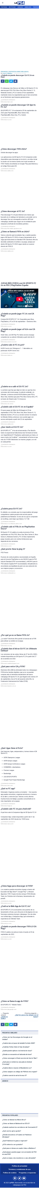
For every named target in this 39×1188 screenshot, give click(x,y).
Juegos (20, 7)
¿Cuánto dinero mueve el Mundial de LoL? (17, 1068)
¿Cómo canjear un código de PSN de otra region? (19, 1072)
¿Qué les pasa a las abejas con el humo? (26, 1016)
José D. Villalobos (7, 73)
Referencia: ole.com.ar (7, 403)
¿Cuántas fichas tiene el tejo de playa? (16, 1047)
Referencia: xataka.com (7, 170)
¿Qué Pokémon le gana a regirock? (14, 1141)
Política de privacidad (19, 1166)
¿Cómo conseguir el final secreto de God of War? (19, 1058)
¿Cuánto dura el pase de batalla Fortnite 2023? (18, 1043)
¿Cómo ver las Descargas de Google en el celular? (17, 1038)
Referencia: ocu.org (6, 645)
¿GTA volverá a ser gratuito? (12, 1144)
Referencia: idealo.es (6, 355)
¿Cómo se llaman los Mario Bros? (14, 1120)
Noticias (12, 7)
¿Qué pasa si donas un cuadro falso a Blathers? (19, 1148)
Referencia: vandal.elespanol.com (10, 663)
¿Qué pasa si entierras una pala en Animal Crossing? (17, 1063)
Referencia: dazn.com (7, 102)
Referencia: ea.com (6, 119)
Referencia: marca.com (7, 823)
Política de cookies (10, 1173)
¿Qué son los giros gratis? (11, 1131)
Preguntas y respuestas (27, 1173)
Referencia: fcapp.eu (6, 805)
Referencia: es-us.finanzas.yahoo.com (11, 523)
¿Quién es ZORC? (4, 1017)
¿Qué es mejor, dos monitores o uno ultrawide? (19, 1158)
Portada (4, 7)
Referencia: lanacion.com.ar (8, 686)
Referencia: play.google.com (8, 1009)
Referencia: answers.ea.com (8, 341)
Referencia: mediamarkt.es (8, 573)
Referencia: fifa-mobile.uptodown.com (11, 228)
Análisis (28, 7)
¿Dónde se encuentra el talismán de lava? (17, 1054)
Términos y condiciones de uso (19, 1169)
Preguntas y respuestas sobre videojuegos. (15, 71)
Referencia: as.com (6, 546)
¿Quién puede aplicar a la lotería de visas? (17, 1051)
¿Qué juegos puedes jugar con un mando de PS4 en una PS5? (19, 1153)
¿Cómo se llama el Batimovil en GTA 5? (16, 1123)
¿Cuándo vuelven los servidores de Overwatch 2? (19, 1127)
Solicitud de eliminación (8, 99)
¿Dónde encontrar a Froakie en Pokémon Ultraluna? (17, 1136)
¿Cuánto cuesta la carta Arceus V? (14, 1075)
